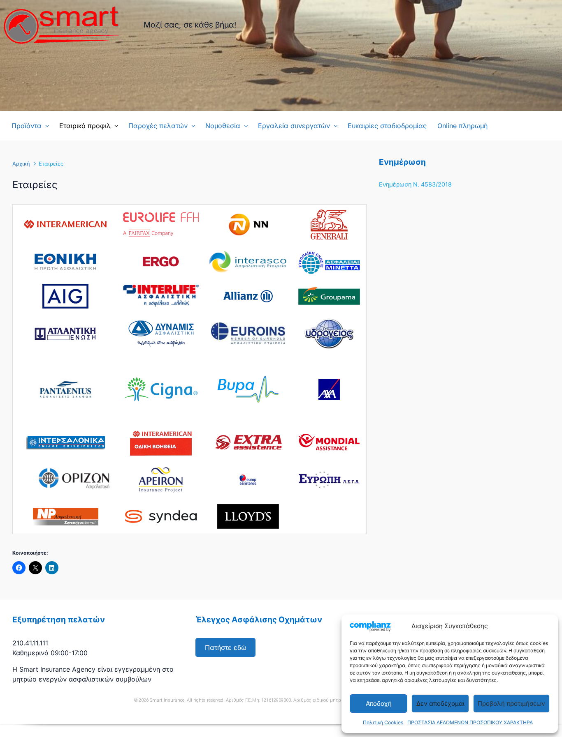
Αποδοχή (379, 703)
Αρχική (21, 164)
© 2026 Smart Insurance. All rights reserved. (179, 700)
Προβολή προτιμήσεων (511, 703)
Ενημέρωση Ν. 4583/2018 (415, 184)
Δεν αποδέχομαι (440, 703)
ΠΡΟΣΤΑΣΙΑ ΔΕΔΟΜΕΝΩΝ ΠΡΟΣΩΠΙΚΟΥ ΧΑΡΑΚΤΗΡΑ (470, 722)
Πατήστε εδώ (225, 647)
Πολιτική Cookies (383, 722)
